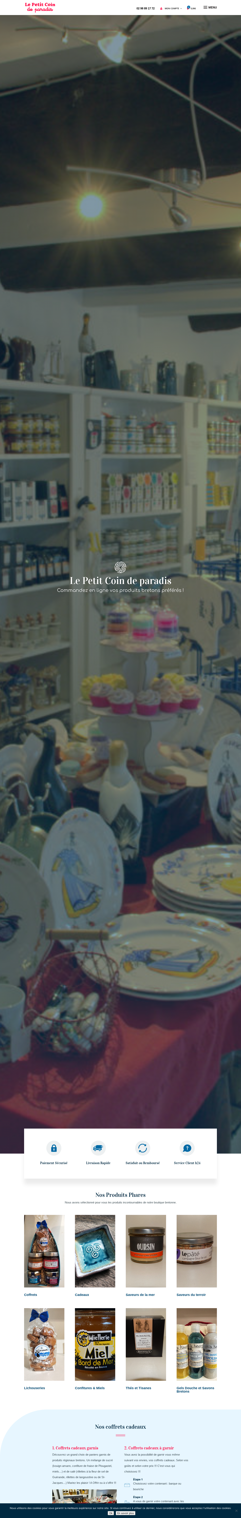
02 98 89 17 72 (146, 8)
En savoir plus (125, 1513)
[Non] (236, 1511)
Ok (110, 1513)
